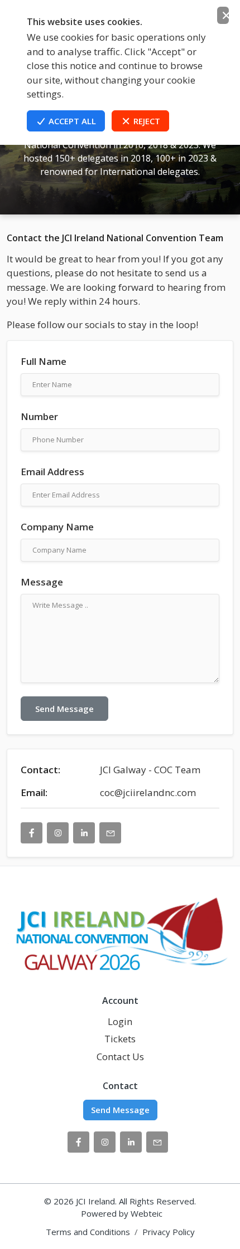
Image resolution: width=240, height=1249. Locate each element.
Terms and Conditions (88, 1231)
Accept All (71, 120)
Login (120, 1021)
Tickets (120, 1038)
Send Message (64, 708)
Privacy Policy (168, 1231)
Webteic (146, 1213)
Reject (145, 120)
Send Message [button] (120, 1109)
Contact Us (120, 1056)
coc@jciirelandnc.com (148, 792)
